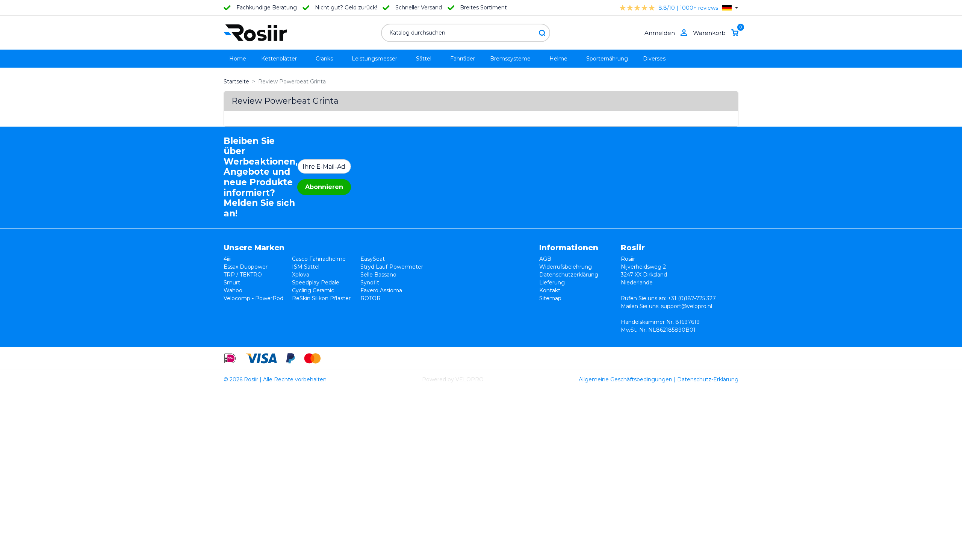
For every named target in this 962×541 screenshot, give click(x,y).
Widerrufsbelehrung (565, 266)
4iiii (227, 258)
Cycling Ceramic (313, 290)
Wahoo (233, 290)
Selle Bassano (378, 274)
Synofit (369, 282)
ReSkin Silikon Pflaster (321, 298)
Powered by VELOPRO (453, 379)
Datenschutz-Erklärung (707, 379)
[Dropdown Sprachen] (730, 8)
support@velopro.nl (686, 306)
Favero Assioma (381, 290)
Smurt (232, 282)
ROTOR (370, 298)
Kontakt (549, 290)
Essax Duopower (246, 266)
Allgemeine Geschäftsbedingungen (625, 379)
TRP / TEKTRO (243, 274)
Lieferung (552, 282)
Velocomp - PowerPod (253, 298)
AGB (545, 258)
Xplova (300, 274)
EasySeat (372, 258)
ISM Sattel (305, 266)
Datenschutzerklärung (568, 274)
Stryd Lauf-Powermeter (391, 266)
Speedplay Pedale (315, 282)
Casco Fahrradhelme (319, 258)
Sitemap (550, 298)
